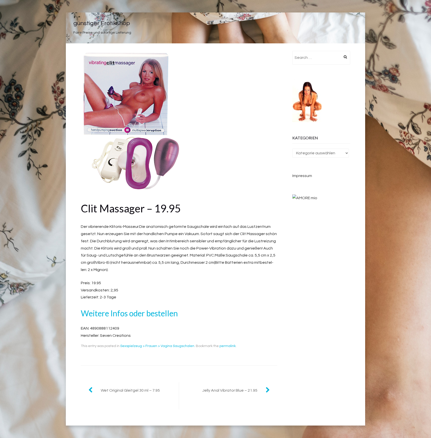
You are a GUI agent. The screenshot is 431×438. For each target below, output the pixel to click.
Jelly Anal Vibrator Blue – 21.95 (229, 390)
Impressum (302, 176)
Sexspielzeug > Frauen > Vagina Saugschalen (157, 346)
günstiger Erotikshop (101, 23)
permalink (227, 346)
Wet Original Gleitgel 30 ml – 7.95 (130, 390)
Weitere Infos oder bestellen (129, 313)
